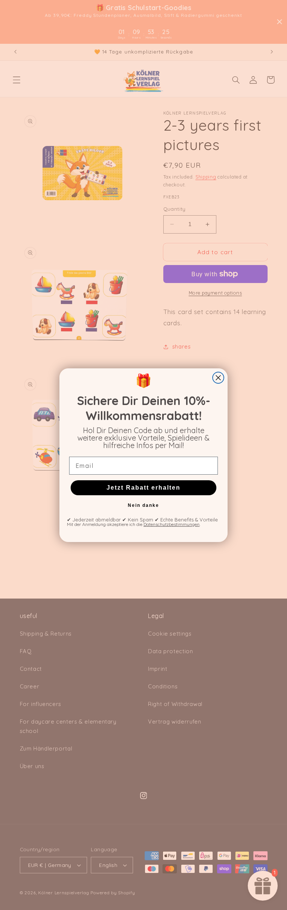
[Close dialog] (218, 377)
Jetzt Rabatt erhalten (143, 487)
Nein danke (143, 505)
